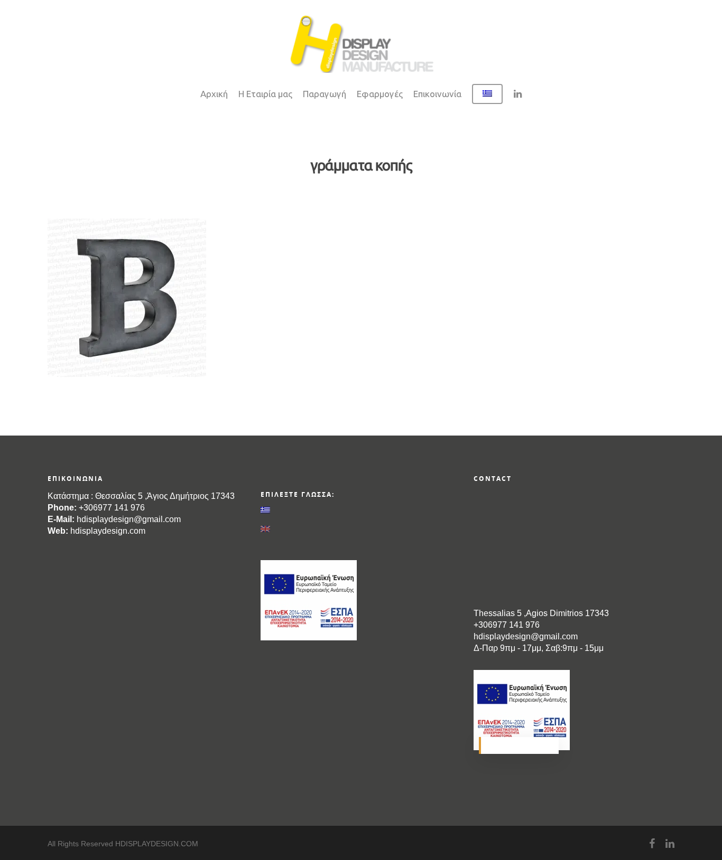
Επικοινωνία (437, 94)
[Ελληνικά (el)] (361, 510)
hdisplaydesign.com (107, 530)
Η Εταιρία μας (265, 94)
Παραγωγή (324, 94)
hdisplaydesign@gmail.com (129, 519)
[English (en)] (361, 529)
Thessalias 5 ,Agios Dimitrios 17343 (541, 613)
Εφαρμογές (380, 94)
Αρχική (214, 94)
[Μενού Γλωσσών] (487, 99)
